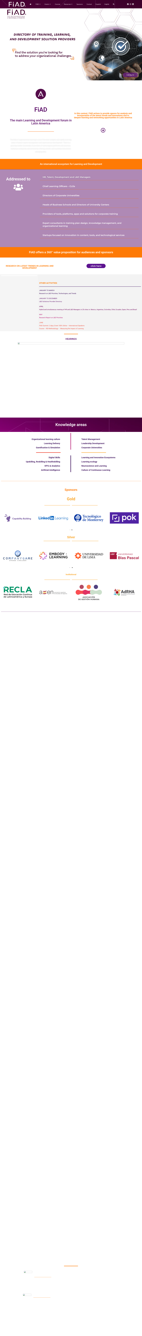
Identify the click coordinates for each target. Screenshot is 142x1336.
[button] (69, 567)
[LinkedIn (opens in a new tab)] (133, 4)
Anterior (4, 40)
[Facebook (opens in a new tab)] (128, 4)
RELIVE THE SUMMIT (126, 75)
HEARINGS (71, 339)
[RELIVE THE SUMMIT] (71, 40)
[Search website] (113, 4)
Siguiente (138, 40)
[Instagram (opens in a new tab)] (130, 4)
